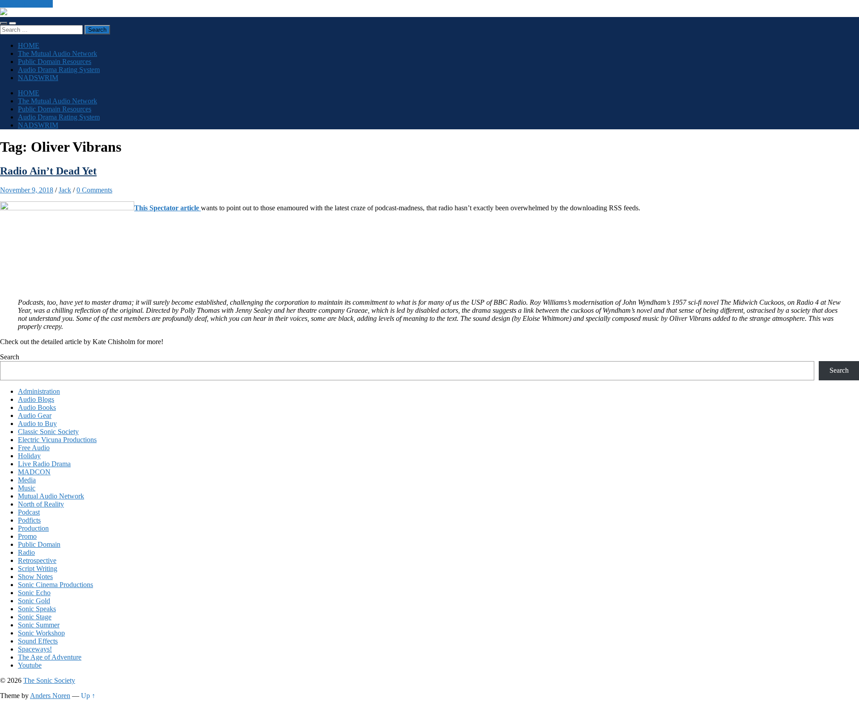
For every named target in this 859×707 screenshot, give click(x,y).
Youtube (30, 665)
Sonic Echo (34, 592)
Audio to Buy (37, 423)
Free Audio (34, 447)
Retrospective (37, 560)
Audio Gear (34, 415)
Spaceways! (35, 649)
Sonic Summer (39, 625)
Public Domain (39, 544)
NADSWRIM (38, 77)
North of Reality (41, 504)
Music (26, 488)
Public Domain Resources (54, 61)
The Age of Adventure (49, 657)
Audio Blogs (36, 399)
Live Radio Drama (44, 464)
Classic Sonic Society (48, 431)
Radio (26, 552)
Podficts (29, 520)
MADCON (34, 472)
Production (33, 528)
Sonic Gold (34, 601)
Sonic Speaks (37, 609)
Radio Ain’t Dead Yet (48, 171)
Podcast (29, 512)
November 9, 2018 (26, 190)
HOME (28, 45)
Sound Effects (38, 641)
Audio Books (37, 407)
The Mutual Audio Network (57, 53)
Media (27, 480)
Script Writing (37, 568)
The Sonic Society (49, 680)
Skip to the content (26, 4)
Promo (27, 536)
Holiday (29, 456)
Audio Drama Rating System (59, 69)
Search (9, 357)
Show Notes (35, 576)
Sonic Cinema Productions (55, 584)
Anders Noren (50, 695)
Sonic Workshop (41, 633)
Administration (39, 391)
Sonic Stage (34, 617)
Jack (65, 190)
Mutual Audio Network (51, 496)
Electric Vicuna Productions (57, 439)
